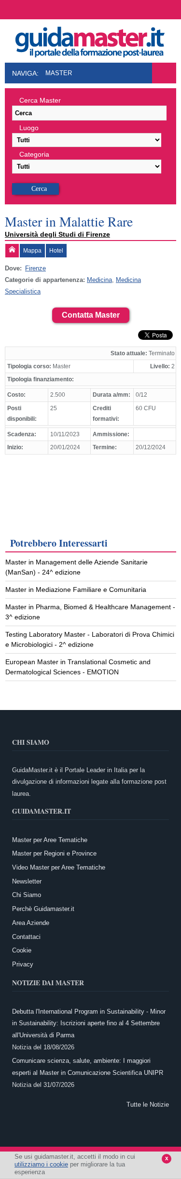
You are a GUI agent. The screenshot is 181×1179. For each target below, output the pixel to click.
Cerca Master (40, 100)
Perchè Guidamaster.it (43, 908)
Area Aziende (30, 922)
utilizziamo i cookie (41, 1164)
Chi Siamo (26, 894)
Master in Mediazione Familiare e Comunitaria (75, 589)
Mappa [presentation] (32, 250)
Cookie (21, 950)
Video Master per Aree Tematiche (58, 867)
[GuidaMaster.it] (91, 39)
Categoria (34, 154)
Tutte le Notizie (147, 1104)
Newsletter (27, 881)
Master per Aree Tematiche (49, 840)
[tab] (12, 250)
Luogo (29, 128)
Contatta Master (91, 315)
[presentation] (12, 250)
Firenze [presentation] (35, 268)
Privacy (22, 964)
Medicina (99, 279)
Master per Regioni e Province (54, 853)
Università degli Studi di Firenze (57, 234)
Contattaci (26, 936)
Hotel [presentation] (56, 250)
